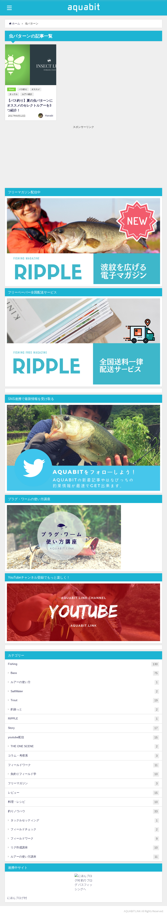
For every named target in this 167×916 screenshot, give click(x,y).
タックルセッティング (84, 820)
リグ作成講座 (84, 847)
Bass (11, 89)
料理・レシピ (83, 801)
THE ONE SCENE (84, 746)
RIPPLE (83, 718)
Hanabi (49, 115)
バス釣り (23, 89)
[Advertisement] (83, 157)
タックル (13, 94)
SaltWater (84, 691)
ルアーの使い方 (84, 682)
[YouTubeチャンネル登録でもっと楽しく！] (83, 612)
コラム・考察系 (83, 755)
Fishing (83, 664)
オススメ (36, 89)
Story (83, 727)
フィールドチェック (84, 829)
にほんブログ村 (17, 898)
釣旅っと (84, 709)
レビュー (83, 792)
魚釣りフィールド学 (84, 773)
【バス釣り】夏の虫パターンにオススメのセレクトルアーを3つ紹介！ (30, 105)
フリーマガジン (83, 783)
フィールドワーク (83, 765)
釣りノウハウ (83, 811)
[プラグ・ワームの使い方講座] (64, 537)
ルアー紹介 (27, 94)
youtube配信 (83, 737)
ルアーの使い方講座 (84, 856)
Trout (84, 700)
